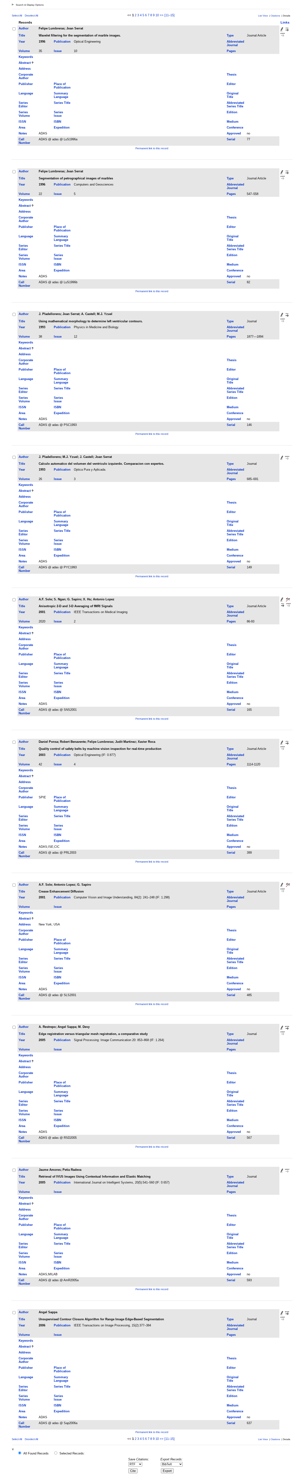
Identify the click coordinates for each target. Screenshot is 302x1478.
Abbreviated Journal (235, 43)
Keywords (26, 57)
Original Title (233, 95)
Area (22, 127)
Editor (231, 84)
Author (24, 28)
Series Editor (23, 104)
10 (157, 15)
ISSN (22, 121)
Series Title (62, 103)
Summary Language (61, 95)
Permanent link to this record (151, 148)
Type (230, 35)
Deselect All (31, 15)
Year (22, 41)
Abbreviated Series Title (235, 104)
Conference (235, 127)
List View (263, 15)
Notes (23, 133)
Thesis (231, 74)
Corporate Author (26, 76)
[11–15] (169, 15)
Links (285, 22)
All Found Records (36, 1453)
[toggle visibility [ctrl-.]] (13, 1450)
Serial (231, 139)
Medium (233, 121)
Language (26, 93)
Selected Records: (72, 1453)
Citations (275, 15)
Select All (17, 15)
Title (22, 35)
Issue (58, 51)
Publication (62, 41)
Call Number (24, 141)
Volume (24, 51)
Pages (231, 51)
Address (25, 68)
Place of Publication (62, 85)
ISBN (57, 121)
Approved (234, 133)
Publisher (26, 84)
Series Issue (58, 113)
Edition (232, 112)
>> (162, 15)
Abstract (25, 63)
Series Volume (24, 113)
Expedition (62, 127)
